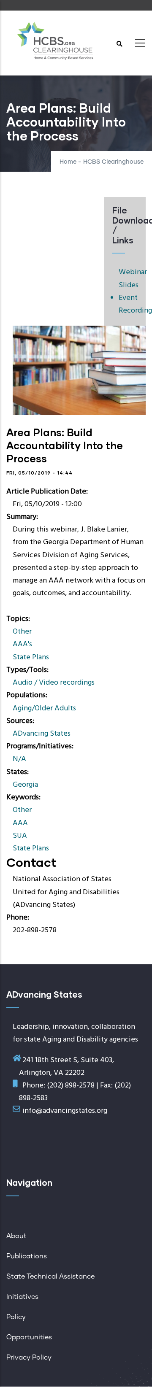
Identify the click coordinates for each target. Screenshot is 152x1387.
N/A (19, 759)
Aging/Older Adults (44, 708)
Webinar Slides (133, 278)
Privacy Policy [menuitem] (29, 1357)
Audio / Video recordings (54, 683)
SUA (20, 836)
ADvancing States (42, 734)
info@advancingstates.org (64, 1111)
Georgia (25, 785)
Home (68, 162)
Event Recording (128, 304)
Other (22, 632)
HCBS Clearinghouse (113, 162)
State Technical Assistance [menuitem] (50, 1276)
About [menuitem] (16, 1236)
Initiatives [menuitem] (22, 1296)
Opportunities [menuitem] (29, 1337)
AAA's (22, 644)
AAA (20, 823)
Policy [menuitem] (16, 1317)
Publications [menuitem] (26, 1256)
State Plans (31, 657)
